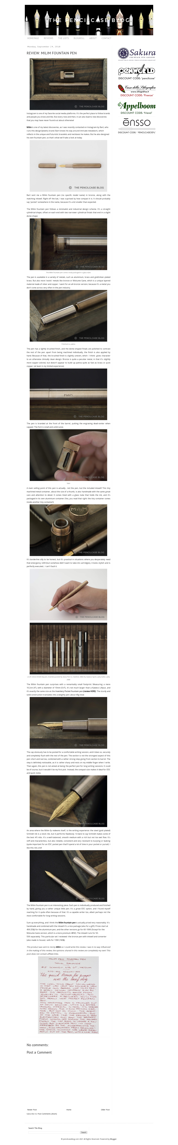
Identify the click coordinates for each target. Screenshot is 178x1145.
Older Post (105, 1109)
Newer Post (32, 1109)
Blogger (113, 1139)
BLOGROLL (79, 38)
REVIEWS (48, 38)
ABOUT (93, 38)
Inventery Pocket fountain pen (75, 691)
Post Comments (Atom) (47, 1114)
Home (68, 1109)
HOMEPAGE (33, 38)
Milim (29, 127)
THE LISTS (63, 38)
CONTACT (106, 38)
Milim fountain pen (67, 922)
